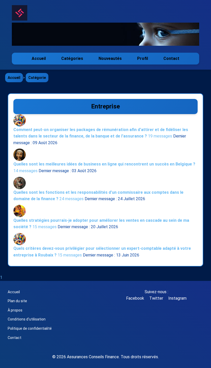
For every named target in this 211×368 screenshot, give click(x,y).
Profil (142, 58)
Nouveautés (110, 58)
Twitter (156, 298)
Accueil (39, 58)
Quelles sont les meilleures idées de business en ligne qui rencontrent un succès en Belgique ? (104, 164)
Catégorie (37, 78)
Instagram (177, 298)
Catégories (72, 58)
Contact (171, 58)
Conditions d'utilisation (27, 319)
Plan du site (17, 301)
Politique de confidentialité (30, 328)
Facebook (135, 298)
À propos (15, 310)
